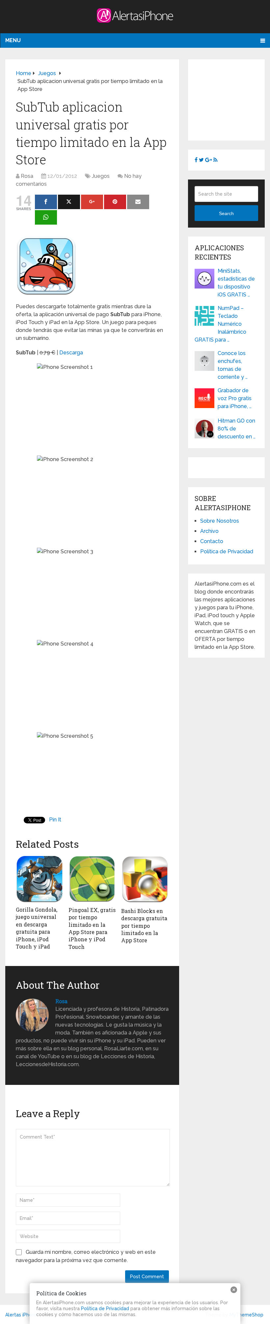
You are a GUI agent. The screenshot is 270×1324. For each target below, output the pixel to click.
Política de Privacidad (226, 551)
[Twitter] (69, 202)
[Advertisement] (232, 99)
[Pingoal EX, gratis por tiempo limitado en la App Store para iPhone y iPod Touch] (92, 879)
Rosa (27, 176)
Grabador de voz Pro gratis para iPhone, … (235, 398)
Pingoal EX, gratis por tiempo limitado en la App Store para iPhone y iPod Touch (92, 928)
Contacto (211, 541)
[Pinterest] (115, 202)
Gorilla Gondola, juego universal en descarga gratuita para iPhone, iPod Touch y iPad (36, 928)
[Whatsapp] (46, 217)
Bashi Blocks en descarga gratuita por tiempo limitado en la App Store (144, 925)
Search (226, 213)
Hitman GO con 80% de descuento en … (237, 429)
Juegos (101, 176)
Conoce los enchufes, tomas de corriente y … (233, 365)
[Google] (92, 202)
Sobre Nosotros (219, 521)
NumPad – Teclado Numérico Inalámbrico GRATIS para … (220, 324)
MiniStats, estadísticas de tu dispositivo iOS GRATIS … (236, 283)
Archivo (209, 531)
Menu (13, 40)
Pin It (55, 819)
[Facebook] (46, 202)
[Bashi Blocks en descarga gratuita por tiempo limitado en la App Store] (145, 879)
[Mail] (138, 202)
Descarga (71, 352)
